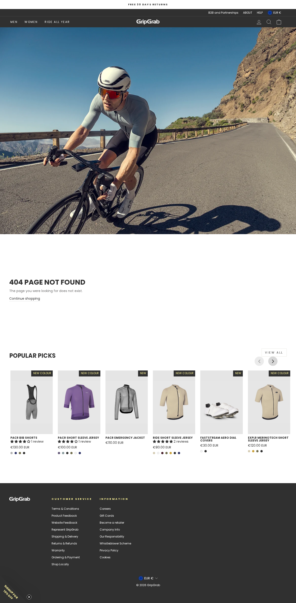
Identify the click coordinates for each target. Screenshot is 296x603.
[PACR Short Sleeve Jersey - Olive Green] (71, 453)
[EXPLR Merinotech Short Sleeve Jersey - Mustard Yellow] (253, 451)
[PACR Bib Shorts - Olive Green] (20, 453)
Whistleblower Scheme (115, 543)
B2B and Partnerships (223, 13)
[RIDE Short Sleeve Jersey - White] (158, 453)
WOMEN (31, 22)
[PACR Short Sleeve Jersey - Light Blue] (63, 453)
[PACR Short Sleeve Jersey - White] (75, 453)
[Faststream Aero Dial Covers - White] (201, 451)
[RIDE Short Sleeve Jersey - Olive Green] (166, 453)
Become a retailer (112, 523)
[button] (20, 441)
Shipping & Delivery (65, 536)
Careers (105, 509)
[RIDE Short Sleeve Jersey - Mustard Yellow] (171, 453)
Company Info (110, 530)
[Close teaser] (29, 597)
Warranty (58, 550)
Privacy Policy (109, 550)
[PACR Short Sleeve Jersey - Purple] (59, 453)
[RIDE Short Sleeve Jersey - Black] (175, 453)
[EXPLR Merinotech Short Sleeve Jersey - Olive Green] (257, 451)
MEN (14, 22)
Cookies (105, 557)
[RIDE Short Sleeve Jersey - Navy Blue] (179, 453)
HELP (260, 13)
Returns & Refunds (64, 543)
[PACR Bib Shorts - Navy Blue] (16, 453)
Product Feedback (64, 516)
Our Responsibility (112, 536)
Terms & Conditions (65, 509)
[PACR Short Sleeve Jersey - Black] (67, 453)
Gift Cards (107, 516)
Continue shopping (24, 298)
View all (274, 352)
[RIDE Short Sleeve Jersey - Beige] (154, 453)
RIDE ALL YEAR (57, 22)
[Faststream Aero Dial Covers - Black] (205, 451)
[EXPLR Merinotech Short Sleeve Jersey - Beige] (249, 451)
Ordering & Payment (66, 557)
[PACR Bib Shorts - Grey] (11, 453)
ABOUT (247, 13)
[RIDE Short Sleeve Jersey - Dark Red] (162, 453)
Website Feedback (64, 523)
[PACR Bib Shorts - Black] (24, 453)
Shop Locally (60, 564)
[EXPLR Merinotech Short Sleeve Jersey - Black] (261, 451)
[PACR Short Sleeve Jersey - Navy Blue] (80, 453)
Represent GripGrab (65, 530)
